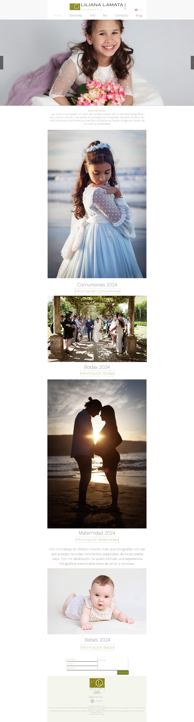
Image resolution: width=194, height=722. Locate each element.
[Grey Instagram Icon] (92, 701)
